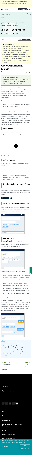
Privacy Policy (5, 446)
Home (2, 22)
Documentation (7, 14)
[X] (6, 403)
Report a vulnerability (8, 434)
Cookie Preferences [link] (8, 438)
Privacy (4, 412)
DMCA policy (6, 420)
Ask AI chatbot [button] (17, 1)
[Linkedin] (13, 403)
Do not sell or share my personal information (12, 425)
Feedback (5, 430)
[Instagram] (10, 403)
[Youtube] (16, 403)
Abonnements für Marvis (10, 173)
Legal (3, 416)
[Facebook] (3, 403)
